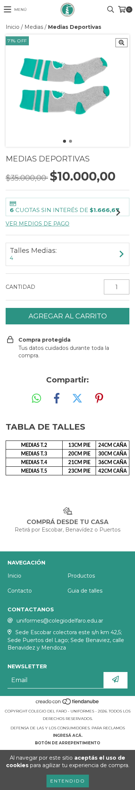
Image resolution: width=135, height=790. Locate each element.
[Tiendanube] (67, 703)
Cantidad (20, 287)
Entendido (67, 781)
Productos (81, 575)
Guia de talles (85, 590)
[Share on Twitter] (77, 398)
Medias (33, 27)
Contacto (20, 590)
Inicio (13, 27)
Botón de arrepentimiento (67, 743)
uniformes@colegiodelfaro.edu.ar (59, 620)
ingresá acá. (67, 735)
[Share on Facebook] (56, 398)
